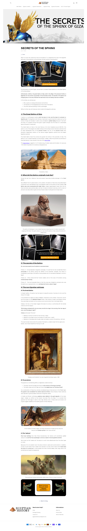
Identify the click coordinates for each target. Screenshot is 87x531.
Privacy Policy (59, 512)
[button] (10, 3)
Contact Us (35, 514)
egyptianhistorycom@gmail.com (39, 516)
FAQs (34, 510)
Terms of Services (59, 514)
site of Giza (47, 140)
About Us (58, 510)
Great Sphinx (26, 143)
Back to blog (44, 501)
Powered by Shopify (48, 526)
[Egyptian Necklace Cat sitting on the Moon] (43, 260)
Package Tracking (36, 512)
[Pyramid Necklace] (43, 86)
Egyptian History (41, 526)
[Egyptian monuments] (43, 496)
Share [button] (23, 54)
